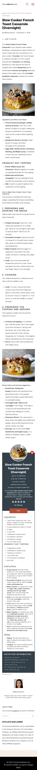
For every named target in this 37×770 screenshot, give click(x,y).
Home (4, 13)
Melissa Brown (9, 33)
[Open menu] (32, 4)
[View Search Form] (27, 4)
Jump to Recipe (10, 39)
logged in (15, 711)
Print (18, 511)
